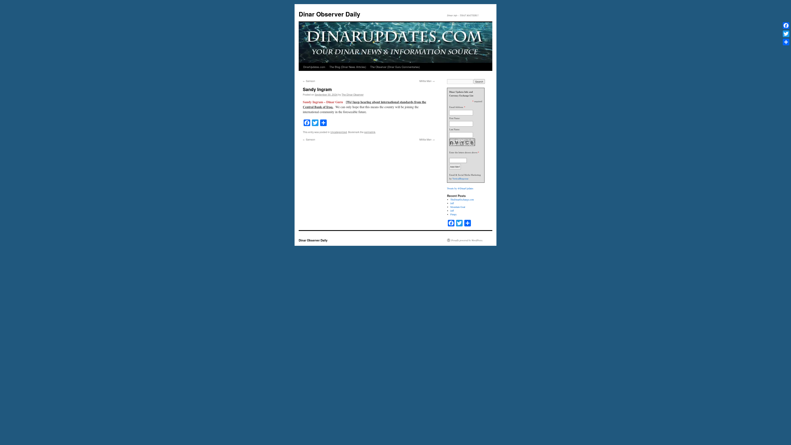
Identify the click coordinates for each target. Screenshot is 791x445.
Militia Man (427, 81)
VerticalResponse (460, 178)
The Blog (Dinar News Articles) (347, 67)
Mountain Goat (457, 206)
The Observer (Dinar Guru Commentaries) (395, 67)
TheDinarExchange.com (462, 199)
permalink (369, 132)
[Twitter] (786, 34)
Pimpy (453, 214)
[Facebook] (786, 25)
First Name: (454, 118)
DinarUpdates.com (314, 67)
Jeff (452, 203)
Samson (309, 81)
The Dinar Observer (353, 94)
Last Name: (454, 129)
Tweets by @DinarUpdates (460, 188)
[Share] (786, 42)
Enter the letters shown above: (463, 152)
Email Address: (456, 107)
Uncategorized (338, 132)
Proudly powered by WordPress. (467, 240)
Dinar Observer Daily (329, 13)
